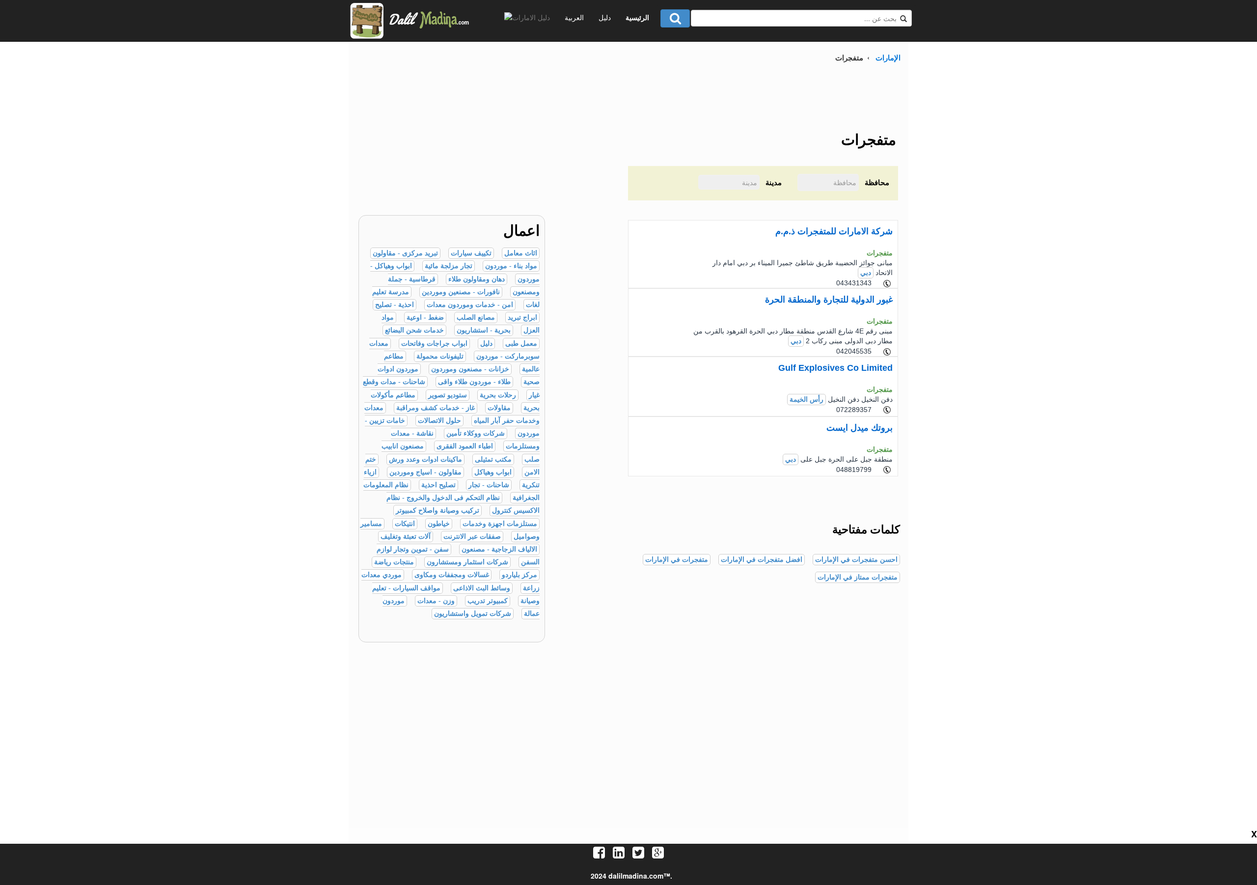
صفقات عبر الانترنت (472, 536)
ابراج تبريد (522, 317)
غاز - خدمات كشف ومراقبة (435, 408)
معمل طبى (521, 343)
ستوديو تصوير (447, 395)
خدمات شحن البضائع (414, 330)
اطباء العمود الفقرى (465, 446)
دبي (865, 273)
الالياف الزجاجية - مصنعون (499, 549)
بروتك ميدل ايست (859, 428)
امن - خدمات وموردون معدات (470, 304)
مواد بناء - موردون (511, 266)
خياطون (439, 523)
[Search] (675, 18)
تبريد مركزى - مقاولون (405, 253)
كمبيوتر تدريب (487, 601)
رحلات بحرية (498, 395)
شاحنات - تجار (488, 485)
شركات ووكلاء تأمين (475, 433)
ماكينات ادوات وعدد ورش (425, 459)
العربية (574, 17)
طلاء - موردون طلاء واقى (474, 382)
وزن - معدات (436, 601)
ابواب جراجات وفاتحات (434, 343)
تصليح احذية (438, 485)
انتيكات (405, 523)
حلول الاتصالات (439, 420)
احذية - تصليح (394, 304)
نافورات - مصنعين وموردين (461, 292)
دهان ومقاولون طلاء (476, 279)
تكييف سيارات (471, 253)
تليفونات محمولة (440, 356)
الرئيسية (637, 17)
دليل (605, 17)
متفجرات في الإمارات (676, 559)
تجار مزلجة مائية (448, 266)
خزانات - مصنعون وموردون (470, 369)
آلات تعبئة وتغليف (406, 536)
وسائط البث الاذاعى (481, 588)
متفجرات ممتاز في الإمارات (858, 577)
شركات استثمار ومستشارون (467, 562)
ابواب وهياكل (493, 472)
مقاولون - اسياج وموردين (425, 472)
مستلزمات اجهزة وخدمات (500, 523)
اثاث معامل (520, 253)
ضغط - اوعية (425, 317)
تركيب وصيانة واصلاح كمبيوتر (437, 510)
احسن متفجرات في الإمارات (856, 559)
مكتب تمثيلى (493, 459)
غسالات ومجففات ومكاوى (451, 575)
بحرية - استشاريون (484, 330)
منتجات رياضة (394, 562)
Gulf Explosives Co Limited (835, 368)
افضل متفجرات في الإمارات (761, 559)
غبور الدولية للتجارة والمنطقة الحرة (829, 299)
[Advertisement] (446, 146)
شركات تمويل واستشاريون (472, 613)
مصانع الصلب (476, 317)
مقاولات (499, 408)
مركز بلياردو (519, 575)
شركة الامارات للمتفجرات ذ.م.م (834, 231)
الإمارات (888, 57)
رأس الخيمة (806, 399)
